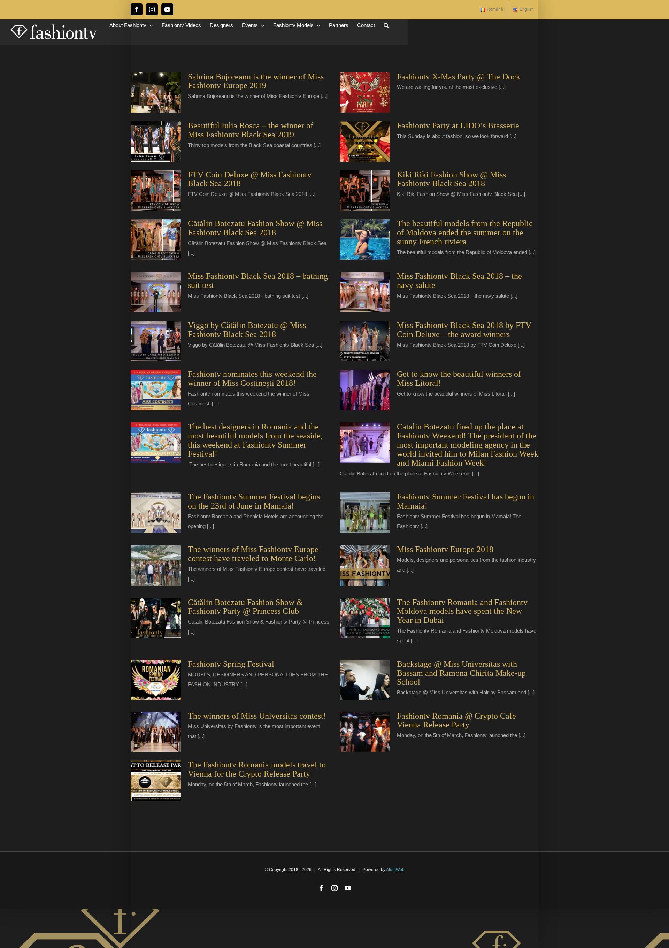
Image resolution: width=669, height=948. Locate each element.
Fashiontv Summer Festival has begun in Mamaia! (465, 501)
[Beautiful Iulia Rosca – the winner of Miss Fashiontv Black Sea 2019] (156, 141)
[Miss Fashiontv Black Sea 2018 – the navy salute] (365, 292)
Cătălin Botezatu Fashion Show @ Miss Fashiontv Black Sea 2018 (255, 228)
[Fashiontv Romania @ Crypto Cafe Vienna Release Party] (365, 732)
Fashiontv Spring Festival (231, 663)
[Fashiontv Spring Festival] (156, 680)
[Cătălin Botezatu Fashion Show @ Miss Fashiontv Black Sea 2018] (156, 239)
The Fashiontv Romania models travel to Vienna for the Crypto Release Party (257, 769)
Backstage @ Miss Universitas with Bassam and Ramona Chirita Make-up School (461, 673)
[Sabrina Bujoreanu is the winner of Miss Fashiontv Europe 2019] (156, 92)
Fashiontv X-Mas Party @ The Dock (458, 76)
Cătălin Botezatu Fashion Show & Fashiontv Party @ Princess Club (245, 607)
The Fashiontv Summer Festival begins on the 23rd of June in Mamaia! (254, 501)
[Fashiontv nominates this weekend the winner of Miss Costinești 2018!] (156, 390)
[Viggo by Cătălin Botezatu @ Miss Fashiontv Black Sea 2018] (156, 341)
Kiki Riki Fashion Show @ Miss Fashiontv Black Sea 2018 (451, 179)
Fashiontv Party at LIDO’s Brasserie (458, 125)
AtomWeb (395, 869)
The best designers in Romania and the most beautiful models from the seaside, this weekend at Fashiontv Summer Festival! (255, 440)
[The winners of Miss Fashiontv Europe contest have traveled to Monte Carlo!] (156, 565)
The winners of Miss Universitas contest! (257, 715)
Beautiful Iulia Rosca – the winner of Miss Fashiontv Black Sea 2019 (250, 130)
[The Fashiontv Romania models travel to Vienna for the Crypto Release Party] (156, 780)
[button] (386, 25)
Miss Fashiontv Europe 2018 (445, 549)
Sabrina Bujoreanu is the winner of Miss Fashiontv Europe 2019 (256, 81)
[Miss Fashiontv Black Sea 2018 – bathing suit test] (156, 292)
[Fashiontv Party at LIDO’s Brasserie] (365, 141)
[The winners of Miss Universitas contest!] (156, 732)
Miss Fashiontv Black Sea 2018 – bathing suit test (258, 281)
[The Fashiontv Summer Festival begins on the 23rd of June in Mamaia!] (156, 512)
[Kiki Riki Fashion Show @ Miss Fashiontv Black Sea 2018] (365, 190)
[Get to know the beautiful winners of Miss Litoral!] (365, 390)
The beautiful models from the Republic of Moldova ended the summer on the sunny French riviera (465, 232)
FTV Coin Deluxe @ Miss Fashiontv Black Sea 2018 (250, 179)
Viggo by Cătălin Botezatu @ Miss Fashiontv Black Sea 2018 (247, 330)
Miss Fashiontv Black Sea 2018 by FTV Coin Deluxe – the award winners (464, 330)
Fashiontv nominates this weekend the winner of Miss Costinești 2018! (252, 378)
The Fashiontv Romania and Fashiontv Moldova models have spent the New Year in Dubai (462, 611)
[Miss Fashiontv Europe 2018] (365, 565)
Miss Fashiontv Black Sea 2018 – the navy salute (459, 281)
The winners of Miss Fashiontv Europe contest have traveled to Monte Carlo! (253, 554)
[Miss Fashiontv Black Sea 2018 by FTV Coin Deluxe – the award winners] (365, 341)
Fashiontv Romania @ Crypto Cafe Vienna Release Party (456, 720)
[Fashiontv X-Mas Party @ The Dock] (365, 92)
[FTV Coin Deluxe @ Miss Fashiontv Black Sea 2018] (156, 190)
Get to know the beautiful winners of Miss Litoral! (459, 378)
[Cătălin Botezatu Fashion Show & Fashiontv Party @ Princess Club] (156, 618)
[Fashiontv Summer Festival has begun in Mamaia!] (365, 512)
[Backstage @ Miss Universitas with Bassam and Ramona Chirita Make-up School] (365, 680)
